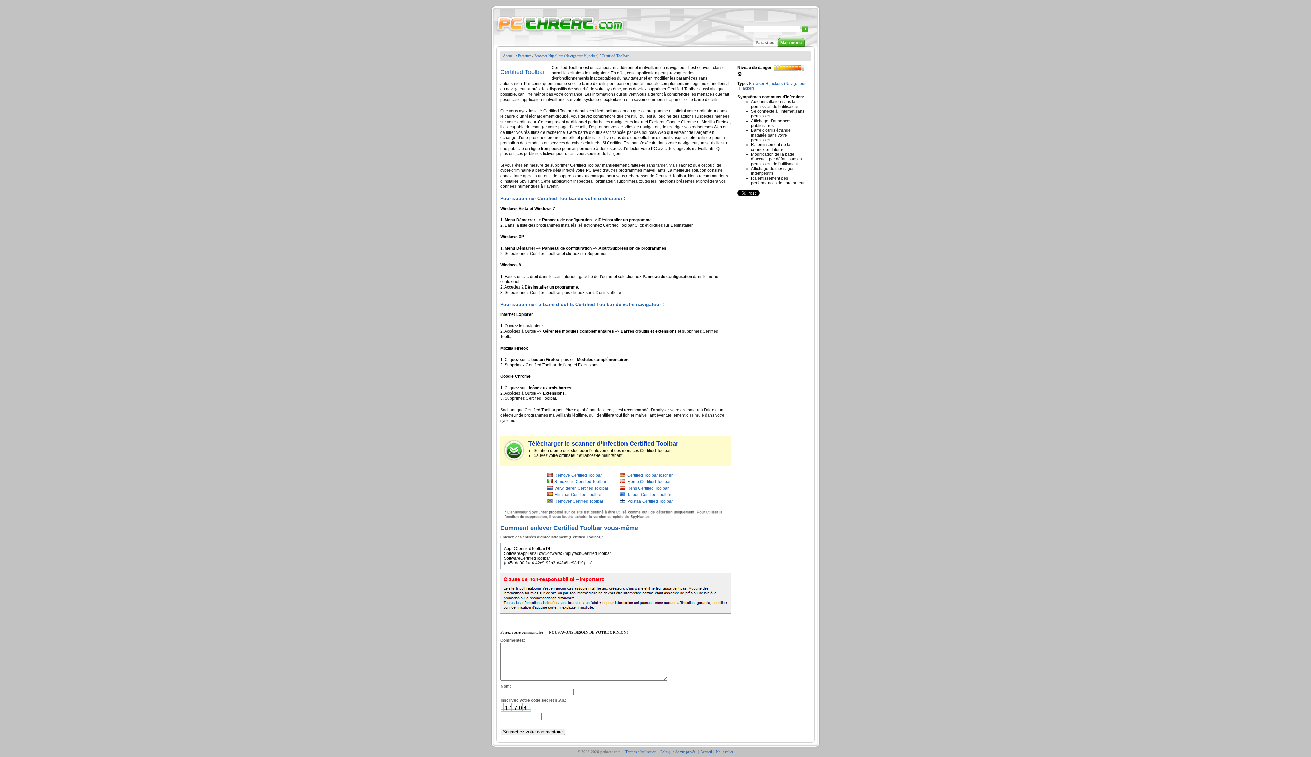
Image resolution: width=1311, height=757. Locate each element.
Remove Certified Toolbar (578, 475)
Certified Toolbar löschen (650, 475)
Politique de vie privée (678, 751)
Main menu (791, 42)
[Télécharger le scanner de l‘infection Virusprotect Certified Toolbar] (514, 450)
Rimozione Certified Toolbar (580, 481)
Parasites (765, 42)
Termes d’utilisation (641, 751)
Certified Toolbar (615, 56)
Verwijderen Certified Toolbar (581, 488)
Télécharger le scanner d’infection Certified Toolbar (603, 443)
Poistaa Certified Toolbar (650, 501)
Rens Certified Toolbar (648, 488)
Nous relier (724, 751)
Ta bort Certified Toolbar (649, 494)
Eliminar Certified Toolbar (578, 494)
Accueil (509, 56)
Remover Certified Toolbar (578, 501)
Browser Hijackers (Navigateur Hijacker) (566, 56)
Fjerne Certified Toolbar (649, 481)
